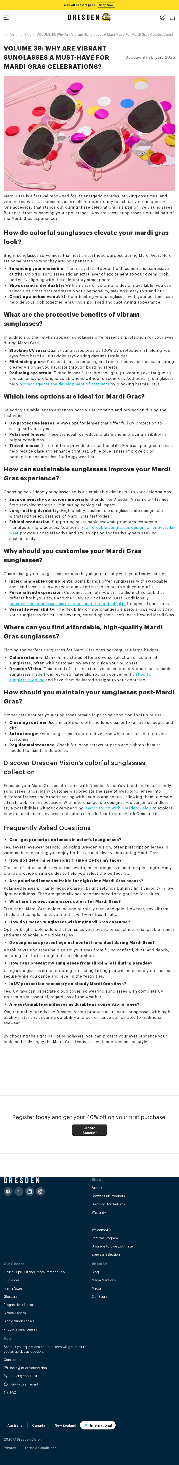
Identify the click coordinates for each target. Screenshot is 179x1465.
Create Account (90, 1130)
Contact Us (12, 1359)
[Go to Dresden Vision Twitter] (18, 1191)
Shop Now (106, 5)
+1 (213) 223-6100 (24, 1376)
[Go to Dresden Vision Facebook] (8, 1191)
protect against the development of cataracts (64, 383)
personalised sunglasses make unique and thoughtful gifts (67, 603)
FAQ (13, 1392)
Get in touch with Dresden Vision (118, 807)
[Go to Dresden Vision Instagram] (40, 1191)
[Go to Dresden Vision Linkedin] (29, 1191)
